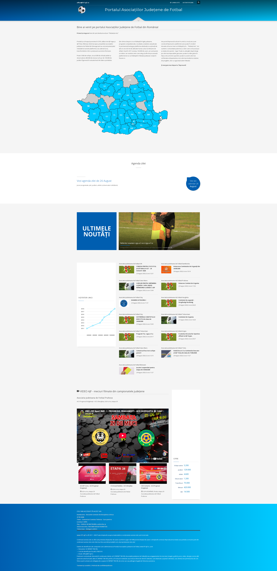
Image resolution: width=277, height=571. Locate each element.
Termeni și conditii (83, 565)
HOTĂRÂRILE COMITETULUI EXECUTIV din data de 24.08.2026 (145, 319)
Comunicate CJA (167, 247)
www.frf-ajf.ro (82, 535)
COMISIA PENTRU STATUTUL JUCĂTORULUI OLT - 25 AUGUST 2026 (146, 268)
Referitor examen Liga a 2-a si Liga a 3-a (136, 243)
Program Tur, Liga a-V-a (144, 334)
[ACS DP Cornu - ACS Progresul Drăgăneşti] (92, 473)
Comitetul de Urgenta (186, 317)
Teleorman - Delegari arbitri (87, 529)
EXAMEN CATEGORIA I (138, 300)
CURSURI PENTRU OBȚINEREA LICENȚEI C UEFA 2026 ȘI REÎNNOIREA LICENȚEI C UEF (146, 285)
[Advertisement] (138, 147)
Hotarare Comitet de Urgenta (189, 283)
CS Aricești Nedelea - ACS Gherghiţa (121, 486)
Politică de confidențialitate (102, 565)
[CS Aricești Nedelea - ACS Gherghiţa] (122, 473)
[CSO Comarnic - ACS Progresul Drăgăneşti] (153, 473)
